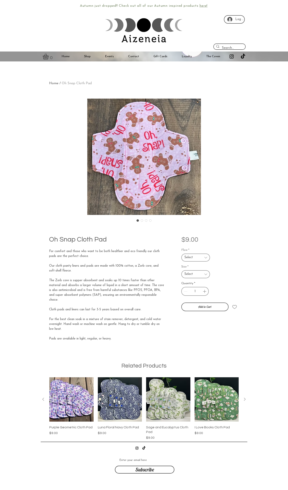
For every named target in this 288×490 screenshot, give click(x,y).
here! (203, 6)
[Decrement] (185, 291)
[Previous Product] (43, 399)
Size (184, 266)
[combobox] (195, 258)
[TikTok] (243, 56)
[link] (49, 56)
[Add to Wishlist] (234, 307)
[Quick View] (71, 399)
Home (53, 83)
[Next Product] (244, 399)
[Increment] (205, 291)
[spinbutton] (195, 291)
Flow (185, 250)
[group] (144, 408)
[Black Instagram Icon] (231, 56)
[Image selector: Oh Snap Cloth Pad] (138, 220)
